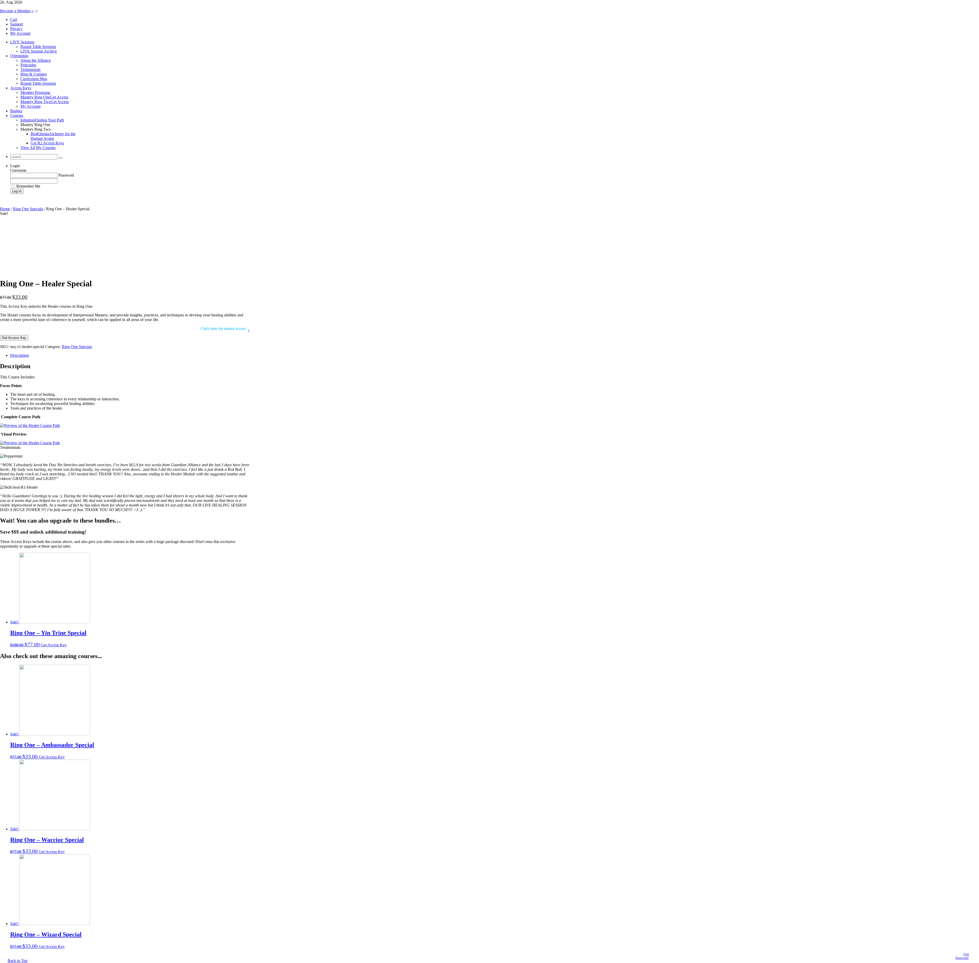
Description (19, 355)
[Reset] (60, 158)
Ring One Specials (28, 209)
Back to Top (18, 960)
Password (66, 175)
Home (5, 209)
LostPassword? (962, 956)
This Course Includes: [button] (17, 377)
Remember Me (27, 186)
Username (18, 170)
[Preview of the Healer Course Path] (30, 425)
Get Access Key (14, 338)
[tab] (130, 355)
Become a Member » (17, 11)
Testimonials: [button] (10, 447)
